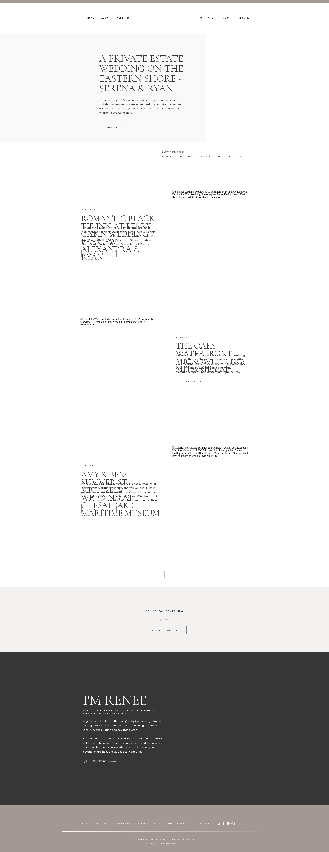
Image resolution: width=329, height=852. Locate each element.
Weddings (88, 209)
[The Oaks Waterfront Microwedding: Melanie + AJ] (119, 370)
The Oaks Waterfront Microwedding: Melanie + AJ (210, 357)
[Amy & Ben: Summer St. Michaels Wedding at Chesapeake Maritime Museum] (211, 499)
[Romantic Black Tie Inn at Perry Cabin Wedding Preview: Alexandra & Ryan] (211, 243)
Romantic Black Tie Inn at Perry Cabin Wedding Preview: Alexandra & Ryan (118, 237)
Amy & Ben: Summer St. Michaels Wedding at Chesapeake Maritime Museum (120, 493)
